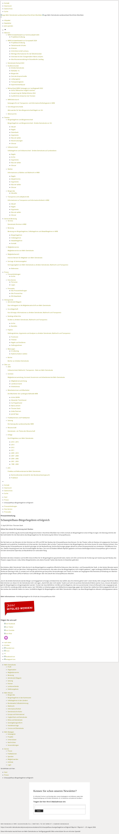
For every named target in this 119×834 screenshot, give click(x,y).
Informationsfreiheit (14, 709)
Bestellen (14, 326)
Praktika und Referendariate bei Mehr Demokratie (24, 471)
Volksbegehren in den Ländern (18, 700)
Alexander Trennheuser (19, 400)
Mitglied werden (13, 759)
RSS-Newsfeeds (16, 296)
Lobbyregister (15, 79)
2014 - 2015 (15, 442)
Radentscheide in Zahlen (19, 354)
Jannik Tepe (14, 414)
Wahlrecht (11, 706)
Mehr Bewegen (9, 732)
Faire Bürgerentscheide (15, 107)
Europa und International (16, 714)
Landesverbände (13, 686)
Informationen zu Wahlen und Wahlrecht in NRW (24, 173)
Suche (6, 11)
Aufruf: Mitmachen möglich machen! (23, 90)
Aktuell (13, 127)
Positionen (14, 337)
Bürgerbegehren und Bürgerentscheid (20, 120)
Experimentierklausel (18, 85)
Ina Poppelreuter (16, 403)
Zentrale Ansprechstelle (19, 76)
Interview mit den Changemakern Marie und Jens (27, 57)
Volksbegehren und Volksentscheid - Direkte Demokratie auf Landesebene (32, 151)
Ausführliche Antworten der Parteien (23, 96)
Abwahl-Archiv (15, 179)
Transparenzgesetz (17, 82)
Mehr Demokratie (10, 665)
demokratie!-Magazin (14, 302)
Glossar (13, 143)
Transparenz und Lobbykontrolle (18, 197)
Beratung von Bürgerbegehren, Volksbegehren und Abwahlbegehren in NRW (33, 231)
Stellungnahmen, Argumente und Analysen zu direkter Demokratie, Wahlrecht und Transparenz (39, 333)
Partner (10, 684)
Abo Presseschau (16, 293)
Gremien (10, 374)
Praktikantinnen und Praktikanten (19, 418)
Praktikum (14, 478)
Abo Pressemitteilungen (19, 291)
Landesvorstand (16, 384)
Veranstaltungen (13, 745)
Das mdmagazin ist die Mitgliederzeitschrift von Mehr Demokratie (29, 305)
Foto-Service (12, 280)
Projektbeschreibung (18, 37)
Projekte (10, 737)
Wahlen (10, 169)
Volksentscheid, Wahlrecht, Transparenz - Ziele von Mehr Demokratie (30, 370)
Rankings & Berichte (14, 316)
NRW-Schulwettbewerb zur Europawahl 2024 (22, 41)
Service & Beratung (10, 219)
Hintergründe (8, 300)
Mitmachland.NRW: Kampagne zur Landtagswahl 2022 (25, 88)
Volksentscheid (13, 147)
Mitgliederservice (13, 247)
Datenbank (14, 132)
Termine (10, 221)
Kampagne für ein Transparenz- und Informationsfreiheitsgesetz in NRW (31, 103)
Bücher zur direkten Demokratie (18, 361)
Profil (9, 667)
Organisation (12, 670)
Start (5, 497)
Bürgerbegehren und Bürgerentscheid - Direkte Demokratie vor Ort (30, 123)
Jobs (9, 468)
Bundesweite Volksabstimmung (18, 703)
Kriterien (14, 48)
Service (6, 749)
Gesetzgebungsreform (15, 723)
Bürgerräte (14, 73)
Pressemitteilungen (14, 274)
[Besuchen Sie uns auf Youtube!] (9, 630)
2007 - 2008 (15, 456)
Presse (6, 272)
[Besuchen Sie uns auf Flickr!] (8, 634)
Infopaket (7, 20)
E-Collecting (15, 351)
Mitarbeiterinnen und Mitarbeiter (19, 390)
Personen (14, 282)
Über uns (7, 365)
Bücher (10, 357)
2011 (12, 450)
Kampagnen (12, 734)
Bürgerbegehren (16, 235)
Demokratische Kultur (15, 712)
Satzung (10, 420)
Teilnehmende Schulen (18, 45)
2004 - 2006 (15, 459)
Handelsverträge (13, 725)
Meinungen (11, 349)
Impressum (8, 6)
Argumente (15, 135)
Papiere (10, 330)
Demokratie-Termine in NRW (17, 224)
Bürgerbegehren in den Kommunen (19, 698)
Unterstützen (12, 740)
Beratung (11, 228)
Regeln (13, 129)
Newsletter (7, 23)
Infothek (10, 762)
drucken (7, 645)
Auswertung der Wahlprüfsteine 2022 (23, 93)
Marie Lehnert (15, 406)
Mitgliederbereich (13, 254)
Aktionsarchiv (12, 114)
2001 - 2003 (15, 461)
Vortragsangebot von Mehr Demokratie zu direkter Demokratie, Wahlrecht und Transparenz (38, 265)
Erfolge (10, 435)
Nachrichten (12, 742)
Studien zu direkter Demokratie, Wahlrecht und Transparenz (27, 320)
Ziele (9, 367)
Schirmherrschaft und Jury (19, 51)
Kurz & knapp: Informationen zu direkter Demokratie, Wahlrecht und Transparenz (34, 312)
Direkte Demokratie (17, 68)
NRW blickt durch (13, 100)
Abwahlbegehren (16, 241)
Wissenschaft (12, 428)
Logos (13, 285)
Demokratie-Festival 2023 (16, 63)
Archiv (13, 157)
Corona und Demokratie (16, 728)
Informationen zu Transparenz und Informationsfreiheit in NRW (28, 200)
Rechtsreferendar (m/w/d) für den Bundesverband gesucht (30, 475)
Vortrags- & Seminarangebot (17, 261)
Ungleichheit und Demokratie (17, 717)
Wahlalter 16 (15, 71)
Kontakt (6, 3)
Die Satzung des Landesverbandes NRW (21, 424)
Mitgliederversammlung (19, 381)
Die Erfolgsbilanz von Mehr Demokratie (20, 438)
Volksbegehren (16, 238)
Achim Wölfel (15, 397)
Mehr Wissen (8, 693)
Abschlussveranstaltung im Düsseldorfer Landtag (27, 59)
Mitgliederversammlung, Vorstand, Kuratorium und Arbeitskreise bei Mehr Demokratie (36, 377)
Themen (7, 117)
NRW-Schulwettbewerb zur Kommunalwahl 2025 (23, 35)
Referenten (14, 268)
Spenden (11, 756)
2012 (12, 447)
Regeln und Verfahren (18, 342)
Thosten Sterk (15, 408)
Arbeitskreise (15, 386)
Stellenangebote (13, 689)
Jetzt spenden (8, 26)
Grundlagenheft (13, 309)
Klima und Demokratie (15, 720)
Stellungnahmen (16, 345)
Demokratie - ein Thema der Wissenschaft (21, 431)
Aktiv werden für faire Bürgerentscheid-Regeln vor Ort (25, 110)
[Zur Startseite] (21, 15)
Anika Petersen (16, 411)
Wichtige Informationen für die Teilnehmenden (26, 54)
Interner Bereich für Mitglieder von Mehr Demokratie (25, 258)
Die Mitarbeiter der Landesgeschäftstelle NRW (23, 394)
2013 (12, 445)
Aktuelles (14, 193)
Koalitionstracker (13, 66)
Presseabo (11, 288)
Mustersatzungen (17, 141)
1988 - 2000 (15, 464)
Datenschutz (8, 9)
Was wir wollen (16, 138)
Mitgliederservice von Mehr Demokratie (21, 251)
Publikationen (12, 754)
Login (9, 765)
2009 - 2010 (15, 453)
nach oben (7, 642)
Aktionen (7, 33)
